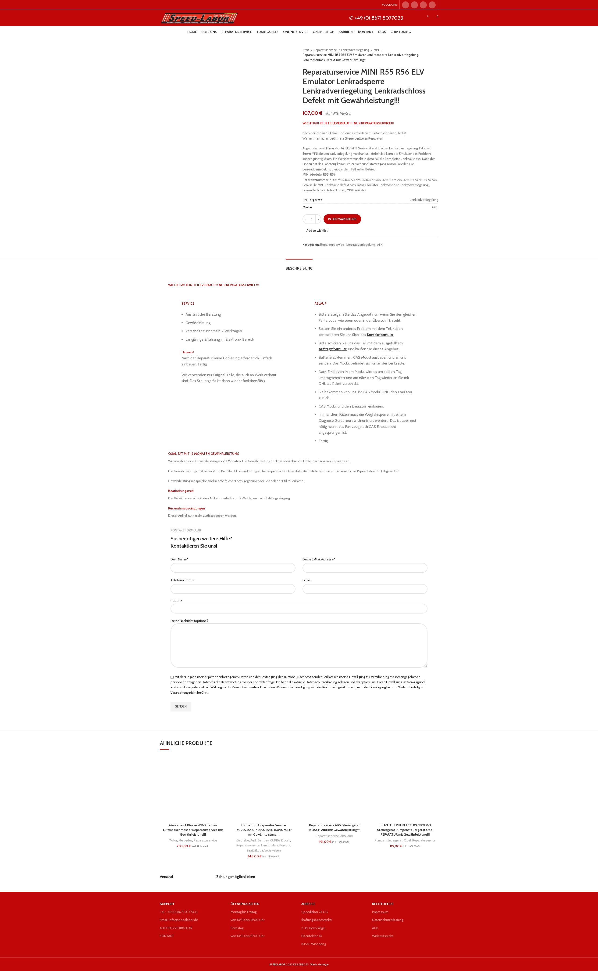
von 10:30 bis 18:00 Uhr (247, 920)
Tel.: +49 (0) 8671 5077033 (178, 912)
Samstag (237, 928)
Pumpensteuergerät (388, 840)
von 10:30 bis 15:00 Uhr (247, 936)
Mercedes (185, 840)
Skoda (258, 850)
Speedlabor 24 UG (314, 912)
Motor (173, 840)
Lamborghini (269, 845)
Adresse (308, 904)
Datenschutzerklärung (387, 920)
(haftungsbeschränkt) (316, 920)
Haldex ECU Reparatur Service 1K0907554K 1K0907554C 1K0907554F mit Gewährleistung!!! (263, 829)
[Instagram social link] (414, 4)
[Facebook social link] (405, 4)
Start (306, 50)
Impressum (380, 912)
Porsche (284, 845)
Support (167, 904)
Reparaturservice (325, 50)
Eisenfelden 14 (311, 936)
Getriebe (242, 840)
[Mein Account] (417, 18)
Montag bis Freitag (243, 912)
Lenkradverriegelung (355, 50)
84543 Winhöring (313, 944)
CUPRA (275, 840)
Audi (253, 840)
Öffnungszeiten (245, 904)
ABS (343, 836)
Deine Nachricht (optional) (189, 621)
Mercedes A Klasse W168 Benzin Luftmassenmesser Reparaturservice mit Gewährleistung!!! (193, 829)
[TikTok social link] (432, 4)
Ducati (285, 840)
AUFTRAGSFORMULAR (176, 928)
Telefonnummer (182, 580)
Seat (249, 850)
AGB (375, 928)
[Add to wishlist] (222, 762)
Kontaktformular (380, 334)
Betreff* (176, 601)
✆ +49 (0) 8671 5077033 (376, 18)
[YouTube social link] (423, 4)
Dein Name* (179, 559)
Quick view (222, 783)
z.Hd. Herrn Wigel (313, 928)
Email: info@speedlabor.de (179, 920)
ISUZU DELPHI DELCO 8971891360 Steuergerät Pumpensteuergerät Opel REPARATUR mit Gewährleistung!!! (405, 829)
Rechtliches (382, 904)
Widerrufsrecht (382, 936)
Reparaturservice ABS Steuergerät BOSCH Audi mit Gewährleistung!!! (334, 827)
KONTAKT (167, 936)
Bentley (263, 840)
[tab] (299, 266)
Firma (306, 580)
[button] (222, 772)
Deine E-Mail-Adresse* (319, 559)
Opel (407, 840)
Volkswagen (272, 850)
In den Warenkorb (342, 219)
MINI (377, 50)
